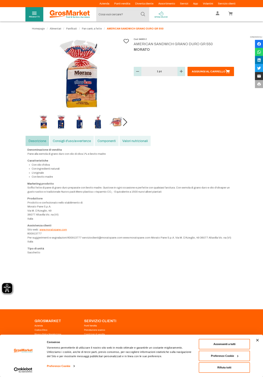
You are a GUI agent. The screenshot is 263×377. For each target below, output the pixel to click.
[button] (125, 122)
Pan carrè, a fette (92, 28)
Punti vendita (122, 3)
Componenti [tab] (107, 141)
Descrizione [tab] (37, 141)
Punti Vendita (90, 325)
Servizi (184, 3)
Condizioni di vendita (94, 334)
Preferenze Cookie (58, 366)
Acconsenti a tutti (224, 344)
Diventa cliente (144, 3)
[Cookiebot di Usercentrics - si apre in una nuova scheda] (23, 370)
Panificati (71, 28)
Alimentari (55, 28)
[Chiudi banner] (257, 340)
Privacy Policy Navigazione (48, 334)
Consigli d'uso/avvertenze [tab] (72, 141)
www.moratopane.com (53, 229)
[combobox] (121, 14)
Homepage (38, 28)
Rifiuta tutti (224, 367)
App (196, 3)
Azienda (104, 3)
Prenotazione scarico (94, 330)
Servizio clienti (226, 3)
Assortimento (167, 3)
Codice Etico (41, 330)
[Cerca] (143, 14)
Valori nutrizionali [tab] (135, 141)
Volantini (208, 3)
